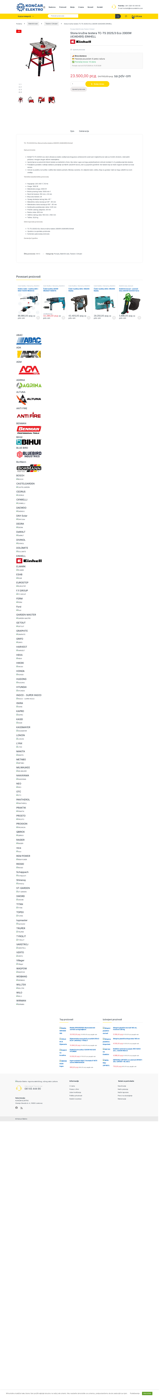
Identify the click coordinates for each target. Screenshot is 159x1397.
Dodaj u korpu (99, 84)
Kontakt (100, 7)
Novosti (90, 7)
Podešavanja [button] (134, 1393)
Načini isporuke (123, 1092)
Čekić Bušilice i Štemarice (25, 286)
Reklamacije (122, 1099)
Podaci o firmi (74, 1089)
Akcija (72, 7)
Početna (19, 24)
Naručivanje (122, 1086)
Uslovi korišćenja (75, 1092)
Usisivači (130, 286)
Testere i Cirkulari (51, 24)
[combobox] (63, 16)
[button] (17, 29)
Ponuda (72, 29)
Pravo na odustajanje (125, 1095)
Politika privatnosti (75, 1095)
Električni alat (33, 24)
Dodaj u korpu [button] (38, 318)
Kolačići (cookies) (75, 1099)
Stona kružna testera (48, 229)
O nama (81, 7)
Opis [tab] (72, 131)
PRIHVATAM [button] (147, 1393)
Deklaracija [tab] (84, 131)
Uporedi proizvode (79, 49)
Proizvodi (62, 7)
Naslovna (52, 7)
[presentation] (18, 1009)
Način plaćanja (123, 1089)
